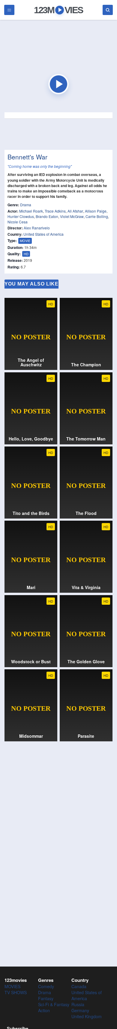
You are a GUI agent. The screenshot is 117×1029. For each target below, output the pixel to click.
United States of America (43, 234)
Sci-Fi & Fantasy (53, 1004)
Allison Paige (95, 210)
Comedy (46, 986)
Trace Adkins (55, 210)
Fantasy (45, 998)
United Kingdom (86, 1016)
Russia (77, 1004)
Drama (25, 204)
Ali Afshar (75, 210)
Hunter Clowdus (21, 216)
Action (44, 1010)
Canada (78, 986)
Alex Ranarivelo (37, 227)
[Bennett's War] (58, 84)
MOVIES (12, 986)
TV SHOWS (15, 992)
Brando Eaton (47, 216)
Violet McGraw (72, 216)
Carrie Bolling (97, 216)
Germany (80, 1010)
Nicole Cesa (18, 221)
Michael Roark (31, 210)
